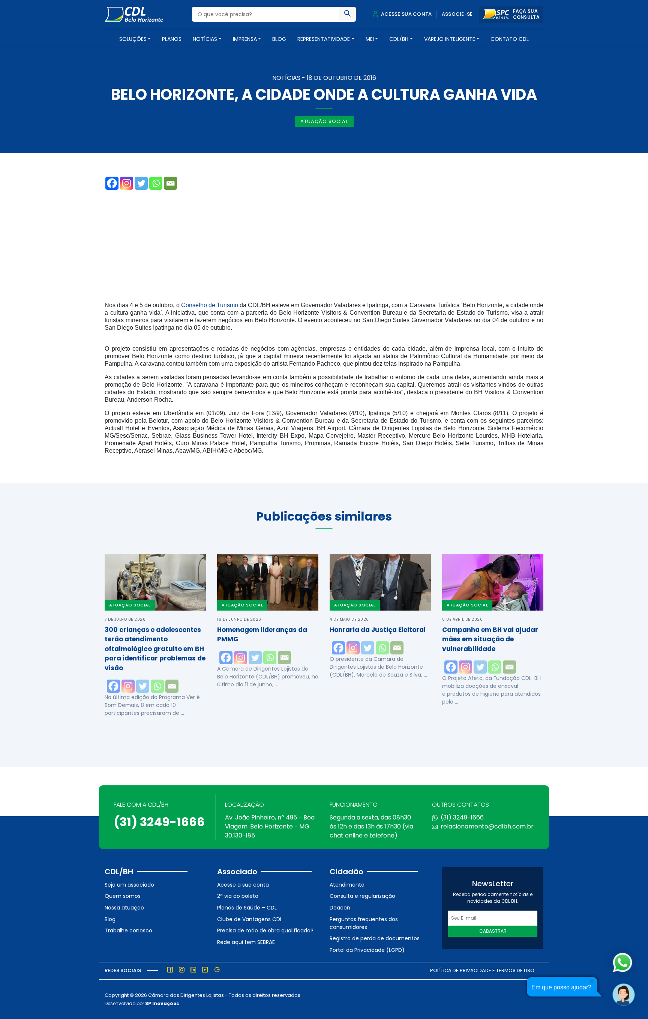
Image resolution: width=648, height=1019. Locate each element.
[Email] (170, 183)
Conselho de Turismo (209, 305)
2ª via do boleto (237, 896)
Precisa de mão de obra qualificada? (265, 930)
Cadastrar (493, 931)
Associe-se (457, 14)
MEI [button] (370, 39)
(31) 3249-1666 (159, 821)
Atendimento (347, 884)
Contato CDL (509, 39)
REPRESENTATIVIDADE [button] (323, 39)
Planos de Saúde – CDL (247, 907)
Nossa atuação (124, 907)
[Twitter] (141, 183)
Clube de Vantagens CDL (249, 919)
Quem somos (123, 896)
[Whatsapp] (155, 183)
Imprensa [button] (245, 39)
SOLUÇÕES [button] (133, 39)
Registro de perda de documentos (375, 938)
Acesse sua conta (406, 14)
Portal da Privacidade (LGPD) (367, 950)
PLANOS (172, 39)
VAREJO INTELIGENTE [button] (449, 39)
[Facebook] (111, 183)
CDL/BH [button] (398, 39)
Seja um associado (129, 884)
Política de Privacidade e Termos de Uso (482, 970)
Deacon (340, 907)
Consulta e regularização (362, 896)
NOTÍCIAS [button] (205, 39)
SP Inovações (162, 1003)
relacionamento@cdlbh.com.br (487, 826)
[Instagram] (126, 183)
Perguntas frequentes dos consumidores (364, 923)
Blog (279, 39)
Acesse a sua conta (243, 884)
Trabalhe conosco (128, 930)
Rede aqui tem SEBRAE (246, 942)
